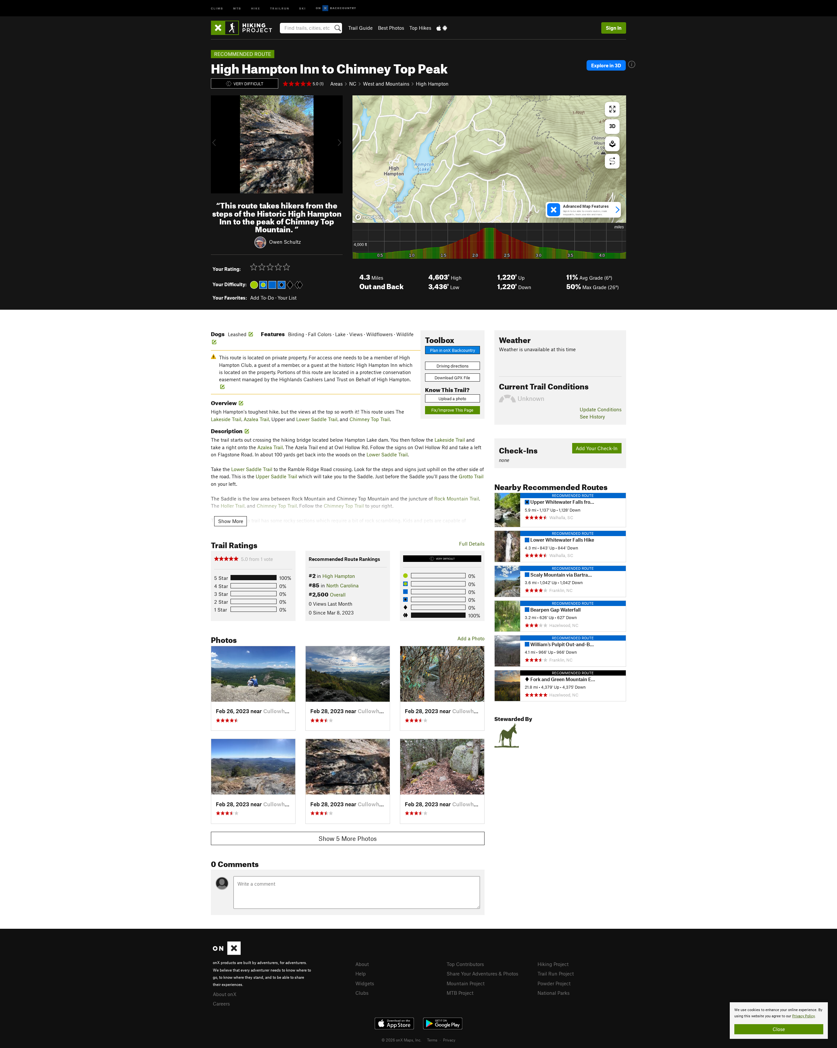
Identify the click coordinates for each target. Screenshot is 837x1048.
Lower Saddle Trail (316, 419)
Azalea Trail (256, 419)
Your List (287, 298)
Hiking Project (553, 964)
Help (360, 973)
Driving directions (452, 365)
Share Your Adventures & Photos (482, 973)
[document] (778, 1020)
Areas (336, 84)
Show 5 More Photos (347, 838)
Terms (432, 1040)
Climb (217, 8)
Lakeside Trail (226, 419)
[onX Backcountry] (336, 8)
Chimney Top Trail (370, 419)
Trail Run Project (556, 973)
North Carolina (342, 585)
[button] (217, 144)
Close (779, 1029)
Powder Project (554, 983)
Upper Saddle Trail (276, 476)
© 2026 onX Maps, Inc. (401, 1040)
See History (592, 416)
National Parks (554, 993)
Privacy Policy (803, 1016)
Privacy (449, 1040)
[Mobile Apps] (441, 28)
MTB (237, 8)
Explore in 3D (606, 65)
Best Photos (391, 28)
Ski (302, 8)
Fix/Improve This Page (452, 410)
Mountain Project (466, 983)
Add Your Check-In (597, 448)
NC (352, 84)
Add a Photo (471, 638)
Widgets (364, 983)
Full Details (472, 544)
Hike (255, 8)
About (362, 964)
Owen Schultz (285, 242)
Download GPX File (452, 377)
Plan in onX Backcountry (452, 350)
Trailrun (279, 8)
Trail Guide (360, 28)
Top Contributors (465, 964)
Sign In (614, 28)
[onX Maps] (227, 953)
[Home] (245, 28)
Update (601, 409)
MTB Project (460, 993)
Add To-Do (262, 298)
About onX (224, 994)
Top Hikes (420, 28)
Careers (221, 1004)
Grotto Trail (471, 476)
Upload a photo (452, 398)
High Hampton (432, 84)
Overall (338, 595)
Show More (230, 521)
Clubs (361, 993)
